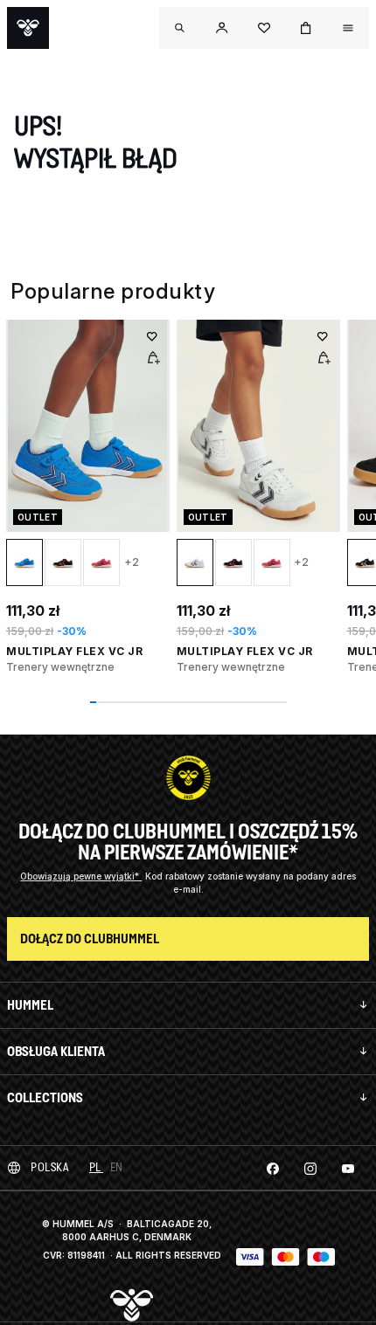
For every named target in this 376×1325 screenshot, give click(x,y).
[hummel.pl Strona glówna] (28, 28)
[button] (222, 28)
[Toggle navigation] (180, 28)
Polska (49, 1167)
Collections (45, 1097)
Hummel (30, 1004)
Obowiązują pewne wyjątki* (81, 876)
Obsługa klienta (56, 1051)
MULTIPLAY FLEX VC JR (74, 651)
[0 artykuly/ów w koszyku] (306, 28)
